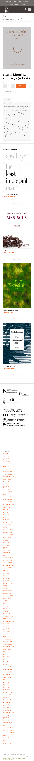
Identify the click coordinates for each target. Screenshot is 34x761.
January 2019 (7, 667)
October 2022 (7, 563)
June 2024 (6, 512)
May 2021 (6, 606)
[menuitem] (8, 1)
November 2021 (8, 591)
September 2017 (8, 702)
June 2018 (6, 682)
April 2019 (6, 659)
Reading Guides (14, 4)
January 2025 (7, 494)
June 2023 (6, 542)
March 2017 (6, 707)
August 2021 (7, 598)
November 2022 (8, 560)
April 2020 (6, 629)
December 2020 (8, 616)
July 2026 (5, 454)
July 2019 (5, 652)
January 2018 (7, 695)
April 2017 (6, 705)
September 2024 (8, 504)
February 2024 (7, 522)
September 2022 (8, 565)
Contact (23, 4)
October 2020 (7, 619)
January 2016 (7, 725)
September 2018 (8, 674)
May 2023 (6, 545)
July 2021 (5, 601)
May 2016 (6, 715)
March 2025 (6, 489)
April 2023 (6, 547)
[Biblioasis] (14, 9)
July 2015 (5, 735)
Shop (15, 1)
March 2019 (6, 662)
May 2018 (6, 685)
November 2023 (8, 530)
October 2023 (7, 532)
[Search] (24, 9)
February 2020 (7, 634)
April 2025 (6, 487)
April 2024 (6, 517)
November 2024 (8, 499)
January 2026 (7, 466)
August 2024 (7, 507)
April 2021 (6, 608)
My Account (8, 1)
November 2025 (8, 471)
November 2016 (8, 710)
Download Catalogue (24, 1)
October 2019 (7, 644)
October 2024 (7, 502)
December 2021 (8, 588)
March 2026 (6, 461)
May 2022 (6, 575)
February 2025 (7, 492)
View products (17, 203)
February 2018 (7, 692)
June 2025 (6, 482)
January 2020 (7, 636)
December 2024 (8, 497)
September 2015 (8, 733)
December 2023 (8, 527)
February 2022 (7, 583)
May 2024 (6, 515)
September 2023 (8, 535)
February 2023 (7, 553)
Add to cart (21, 85)
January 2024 (7, 525)
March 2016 (6, 720)
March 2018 (6, 690)
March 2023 (6, 550)
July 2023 (5, 540)
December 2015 (8, 728)
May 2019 (6, 657)
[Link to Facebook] (24, 756)
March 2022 (6, 580)
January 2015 (7, 743)
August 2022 (7, 568)
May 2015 (6, 738)
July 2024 (5, 509)
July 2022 (5, 570)
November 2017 (8, 700)
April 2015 (6, 740)
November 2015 (8, 730)
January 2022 (7, 586)
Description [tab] (7, 99)
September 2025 (8, 476)
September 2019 (8, 646)
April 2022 (6, 578)
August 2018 (7, 677)
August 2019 (7, 649)
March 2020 (6, 631)
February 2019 (7, 664)
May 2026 (6, 456)
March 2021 (6, 611)
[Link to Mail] (30, 756)
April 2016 (6, 718)
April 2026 (6, 459)
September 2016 (8, 712)
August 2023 (7, 537)
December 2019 (8, 639)
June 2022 (6, 573)
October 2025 (7, 474)
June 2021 (6, 603)
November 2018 (8, 669)
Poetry (19, 91)
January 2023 (7, 555)
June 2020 (6, 624)
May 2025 (6, 484)
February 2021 (7, 613)
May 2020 (6, 626)
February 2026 (7, 464)
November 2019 (8, 641)
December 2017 (8, 697)
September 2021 (8, 596)
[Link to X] (27, 756)
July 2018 (5, 679)
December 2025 (8, 469)
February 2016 (7, 723)
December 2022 (8, 558)
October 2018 (7, 672)
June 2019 (6, 654)
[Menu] (28, 9)
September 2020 (8, 621)
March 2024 (6, 520)
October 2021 (7, 593)
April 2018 (6, 687)
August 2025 (7, 479)
